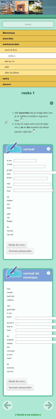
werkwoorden (11, 44)
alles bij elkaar (12, 72)
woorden (8, 38)
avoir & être (11, 49)
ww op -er (10, 61)
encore (7, 84)
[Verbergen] (51, 103)
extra (6, 78)
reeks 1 (11, 55)
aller (7, 66)
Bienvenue (9, 32)
